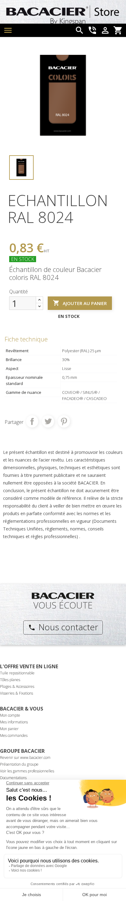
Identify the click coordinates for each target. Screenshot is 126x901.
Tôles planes (10, 679)
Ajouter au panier (80, 303)
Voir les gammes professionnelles (27, 771)
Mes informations (14, 722)
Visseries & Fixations (16, 693)
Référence (19, 231)
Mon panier (9, 728)
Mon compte (10, 715)
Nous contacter (63, 627)
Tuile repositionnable (17, 673)
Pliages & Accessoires (17, 686)
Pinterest (64, 421)
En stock (22, 259)
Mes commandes (14, 735)
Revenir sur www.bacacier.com (25, 757)
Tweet (48, 421)
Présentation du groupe (19, 764)
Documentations (13, 777)
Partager (32, 421)
